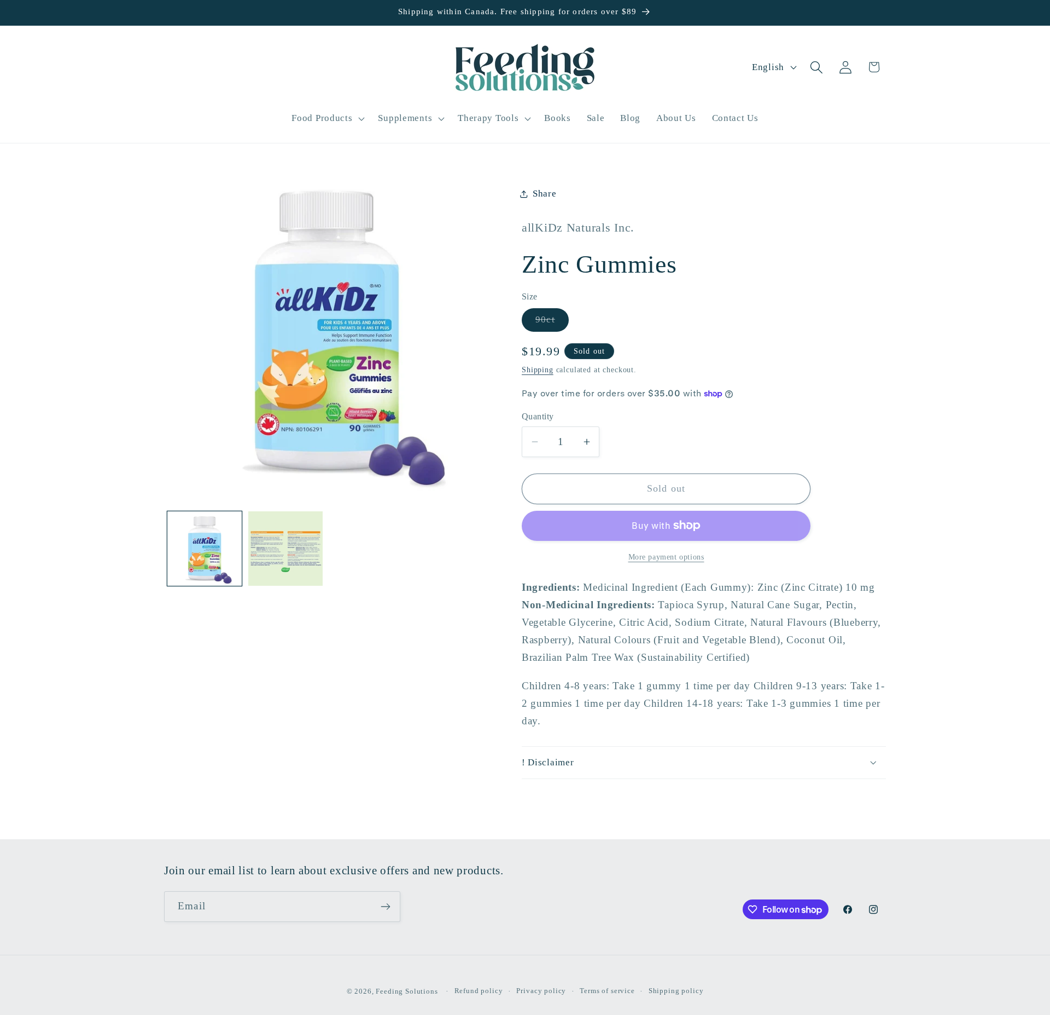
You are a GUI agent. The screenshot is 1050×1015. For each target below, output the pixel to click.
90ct (552, 323)
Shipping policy (676, 991)
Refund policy (478, 991)
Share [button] (545, 193)
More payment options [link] (666, 556)
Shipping (537, 369)
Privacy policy (541, 991)
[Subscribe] (385, 906)
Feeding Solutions (407, 991)
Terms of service (607, 991)
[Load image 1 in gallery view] (204, 548)
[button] (327, 118)
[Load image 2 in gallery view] (285, 548)
